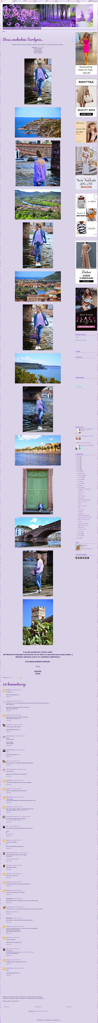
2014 (78, 538)
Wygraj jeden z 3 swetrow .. (87, 436)
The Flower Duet (10, 833)
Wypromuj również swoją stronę (81, 340)
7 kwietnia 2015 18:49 (17, 701)
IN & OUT (19, 12)
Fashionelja (9, 724)
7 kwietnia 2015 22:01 (16, 840)
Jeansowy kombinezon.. (83, 523)
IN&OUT (77, 337)
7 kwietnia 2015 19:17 (21, 769)
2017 (78, 466)
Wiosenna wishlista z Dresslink (85, 517)
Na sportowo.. (81, 513)
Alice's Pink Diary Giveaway (27, 952)
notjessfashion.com (14, 911)
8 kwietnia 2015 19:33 (17, 918)
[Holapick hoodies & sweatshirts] (86, 236)
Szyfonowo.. (81, 511)
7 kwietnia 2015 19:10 (17, 724)
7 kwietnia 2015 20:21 (18, 806)
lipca (79, 481)
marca (79, 531)
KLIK (38, 667)
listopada (80, 473)
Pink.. (79, 507)
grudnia (80, 471)
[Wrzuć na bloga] (17, 677)
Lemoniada (9, 701)
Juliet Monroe (9, 806)
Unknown (8, 715)
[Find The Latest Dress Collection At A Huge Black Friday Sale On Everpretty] (86, 330)
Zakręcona (8, 865)
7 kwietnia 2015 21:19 (15, 826)
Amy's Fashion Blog (11, 769)
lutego (79, 533)
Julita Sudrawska (10, 735)
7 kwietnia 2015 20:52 (25, 816)
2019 (78, 462)
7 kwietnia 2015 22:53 (23, 852)
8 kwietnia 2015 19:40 (19, 926)
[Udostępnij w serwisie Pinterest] (21, 677)
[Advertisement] (87, 571)
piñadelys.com (9, 926)
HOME (5, 28)
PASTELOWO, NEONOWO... (84, 499)
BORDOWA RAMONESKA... (84, 515)
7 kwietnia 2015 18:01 (17, 689)
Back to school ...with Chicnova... (83, 442)
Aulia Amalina (9, 968)
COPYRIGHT (33, 28)
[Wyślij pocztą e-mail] (16, 677)
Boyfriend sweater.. (82, 529)
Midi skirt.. (80, 494)
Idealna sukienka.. (82, 496)
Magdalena (9, 890)
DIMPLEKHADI (9, 797)
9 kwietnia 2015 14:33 (14, 948)
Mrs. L (7, 826)
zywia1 (7, 937)
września (80, 477)
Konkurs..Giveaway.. (82, 501)
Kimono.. (80, 503)
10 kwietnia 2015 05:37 (18, 968)
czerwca (80, 483)
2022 (78, 456)
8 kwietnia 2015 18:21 (17, 898)
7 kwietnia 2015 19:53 (16, 788)
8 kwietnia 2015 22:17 (15, 937)
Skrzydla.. (80, 521)
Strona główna (38, 1006)
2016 (78, 467)
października (81, 475)
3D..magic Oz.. (81, 509)
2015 (78, 469)
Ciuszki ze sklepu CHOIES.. (87, 445)
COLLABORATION (18, 28)
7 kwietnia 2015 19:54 (19, 797)
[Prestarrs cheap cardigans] (86, 283)
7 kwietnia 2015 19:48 (18, 780)
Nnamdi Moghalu (10, 749)
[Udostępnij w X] (18, 677)
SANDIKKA (8, 689)
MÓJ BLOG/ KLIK (22, 810)
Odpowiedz (8, 696)
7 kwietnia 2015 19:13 (14, 761)
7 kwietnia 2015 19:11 (20, 749)
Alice (7, 948)
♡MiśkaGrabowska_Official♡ (12, 859)
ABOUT (10, 28)
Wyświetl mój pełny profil (86, 548)
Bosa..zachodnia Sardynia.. (84, 519)
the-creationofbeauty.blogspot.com (14, 820)
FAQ (39, 28)
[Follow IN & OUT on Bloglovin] (80, 387)
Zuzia (7, 761)
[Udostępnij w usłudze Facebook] (20, 677)
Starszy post (69, 1006)
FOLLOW (26, 28)
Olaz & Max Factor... (82, 505)
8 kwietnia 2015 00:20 (16, 882)
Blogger (59, 1020)
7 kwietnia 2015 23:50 (17, 865)
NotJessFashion (10, 907)
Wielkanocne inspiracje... (83, 525)
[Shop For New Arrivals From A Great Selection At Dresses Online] (86, 189)
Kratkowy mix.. (81, 498)
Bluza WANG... (81, 527)
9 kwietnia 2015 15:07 (16, 959)
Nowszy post (7, 1006)
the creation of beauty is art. (13, 816)
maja (79, 485)
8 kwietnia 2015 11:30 (17, 890)
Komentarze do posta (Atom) (40, 1011)
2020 (78, 460)
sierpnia (80, 479)
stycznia (80, 535)
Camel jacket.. (81, 492)
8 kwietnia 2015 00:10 (16, 873)
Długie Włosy (9, 780)
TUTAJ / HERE (40, 47)
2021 (78, 458)
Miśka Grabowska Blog (11, 852)
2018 (78, 464)
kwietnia (80, 487)
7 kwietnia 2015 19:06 (16, 715)
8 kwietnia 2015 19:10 (20, 907)
